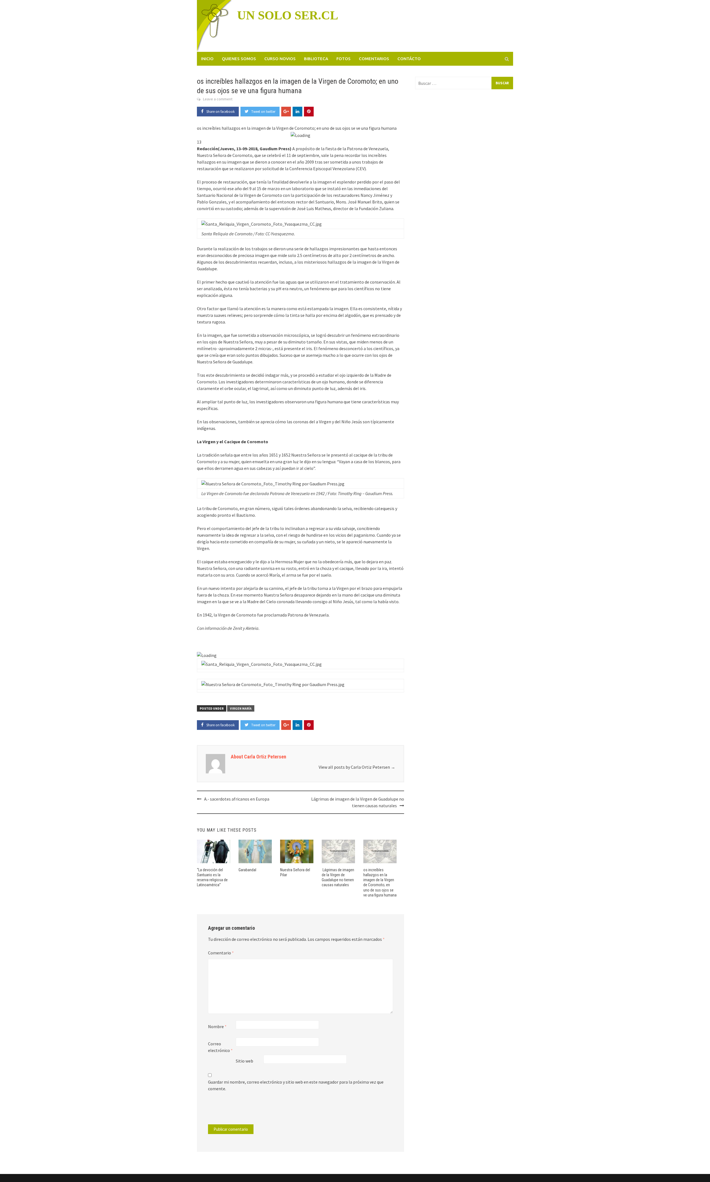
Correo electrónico (220, 1047)
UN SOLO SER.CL (287, 15)
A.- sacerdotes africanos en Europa (236, 799)
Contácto (409, 58)
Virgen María (241, 708)
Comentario (221, 953)
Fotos (343, 58)
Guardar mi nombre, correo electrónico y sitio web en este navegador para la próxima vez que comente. (296, 1085)
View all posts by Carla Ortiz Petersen (357, 767)
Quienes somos (239, 58)
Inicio (207, 58)
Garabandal (247, 870)
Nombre (217, 1026)
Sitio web (244, 1061)
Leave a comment (217, 98)
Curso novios (280, 58)
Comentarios (374, 58)
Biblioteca (316, 58)
